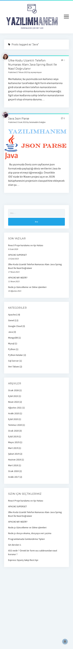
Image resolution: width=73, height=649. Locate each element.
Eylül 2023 (13, 396)
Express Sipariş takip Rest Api (23, 560)
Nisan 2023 (13, 401)
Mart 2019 (13, 448)
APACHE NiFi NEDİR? (18, 277)
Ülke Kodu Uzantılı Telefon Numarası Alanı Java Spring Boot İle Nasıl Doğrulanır (32, 64)
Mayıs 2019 (13, 442)
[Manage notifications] (65, 641)
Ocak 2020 (13, 430)
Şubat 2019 (13, 453)
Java (10, 331)
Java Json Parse (18, 118)
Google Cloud (15, 326)
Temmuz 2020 (15, 424)
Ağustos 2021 (15, 407)
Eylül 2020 (13, 419)
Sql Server (13, 360)
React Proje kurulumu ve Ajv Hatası (25, 245)
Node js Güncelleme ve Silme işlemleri (27, 287)
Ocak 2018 (13, 471)
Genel (11, 320)
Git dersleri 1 (14, 544)
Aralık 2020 (13, 413)
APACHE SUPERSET (17, 254)
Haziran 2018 (14, 459)
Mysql (11, 343)
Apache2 (12, 314)
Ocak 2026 (13, 390)
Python (11, 349)
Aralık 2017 (13, 476)
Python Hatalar (15, 355)
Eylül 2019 (13, 436)
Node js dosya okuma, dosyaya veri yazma (29, 533)
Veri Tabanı (13, 366)
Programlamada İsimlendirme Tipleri (26, 539)
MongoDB (13, 337)
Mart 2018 (13, 465)
